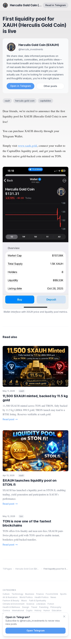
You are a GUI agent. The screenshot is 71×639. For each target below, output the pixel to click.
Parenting (43, 607)
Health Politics (42, 597)
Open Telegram (36, 630)
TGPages (7, 569)
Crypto (29, 610)
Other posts (50, 86)
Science (30, 604)
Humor (46, 610)
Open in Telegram (20, 85)
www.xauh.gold (27, 146)
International (18, 610)
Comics (6, 610)
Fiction (51, 604)
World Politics (26, 597)
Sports (63, 594)
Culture (6, 594)
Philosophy (55, 607)
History (38, 610)
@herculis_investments (30, 49)
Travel (34, 607)
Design (25, 607)
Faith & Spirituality (37, 600)
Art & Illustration (10, 597)
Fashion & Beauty (11, 600)
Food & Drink (52, 594)
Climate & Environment (13, 604)
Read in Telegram (55, 5)
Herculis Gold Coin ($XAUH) (38, 45)
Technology (17, 594)
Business (29, 594)
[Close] (64, 616)
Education (56, 610)
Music (24, 600)
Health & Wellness (11, 607)
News (53, 597)
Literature (41, 604)
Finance (40, 594)
